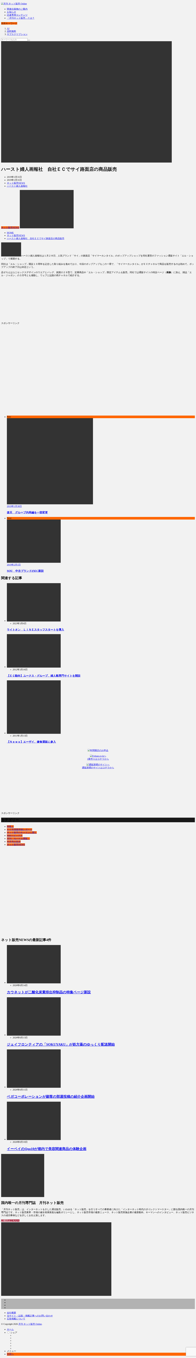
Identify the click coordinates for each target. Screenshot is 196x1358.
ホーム (10, 1329)
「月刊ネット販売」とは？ (20, 18)
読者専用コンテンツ (17, 15)
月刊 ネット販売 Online (30, 1324)
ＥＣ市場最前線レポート (19, 829)
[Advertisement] (87, 299)
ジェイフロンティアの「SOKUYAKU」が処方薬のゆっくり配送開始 (61, 1044)
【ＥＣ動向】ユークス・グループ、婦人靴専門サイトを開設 (43, 675)
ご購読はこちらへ (10, 1220)
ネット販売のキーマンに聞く (22, 832)
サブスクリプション (17, 34)
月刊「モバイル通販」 (18, 838)
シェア (13, 1332)
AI (8, 28)
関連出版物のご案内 (17, 9)
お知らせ (11, 12)
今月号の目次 (14, 841)
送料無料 (11, 31)
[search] (29, 40)
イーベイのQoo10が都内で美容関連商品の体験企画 (46, 1149)
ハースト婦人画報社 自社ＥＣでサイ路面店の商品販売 (35, 238)
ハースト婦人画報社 (17, 186)
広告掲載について (16, 1319)
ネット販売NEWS (16, 183)
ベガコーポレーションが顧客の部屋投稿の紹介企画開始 (51, 1096)
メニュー (11, 1351)
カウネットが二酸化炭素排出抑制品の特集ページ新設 (49, 992)
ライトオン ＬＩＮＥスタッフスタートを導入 (35, 629)
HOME (10, 232)
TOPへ (10, 1354)
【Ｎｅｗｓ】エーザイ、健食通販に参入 (31, 741)
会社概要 (11, 1312)
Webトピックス (15, 835)
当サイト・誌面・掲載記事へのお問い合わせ (30, 1315)
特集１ (10, 826)
